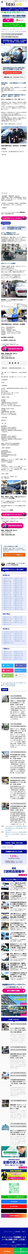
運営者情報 (17, 1231)
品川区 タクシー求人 (7, 585)
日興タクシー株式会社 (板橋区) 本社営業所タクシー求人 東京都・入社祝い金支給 (17, 702)
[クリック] (13, 9)
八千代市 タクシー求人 (18, 653)
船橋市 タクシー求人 (18, 651)
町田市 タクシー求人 (18, 605)
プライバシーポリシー (8, 1231)
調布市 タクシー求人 (7, 605)
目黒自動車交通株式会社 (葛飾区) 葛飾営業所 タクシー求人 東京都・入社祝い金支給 (18, 808)
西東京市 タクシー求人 (18, 609)
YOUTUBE (14, 1206)
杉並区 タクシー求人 (7, 590)
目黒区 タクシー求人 (18, 585)
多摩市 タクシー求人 (7, 609)
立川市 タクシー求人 (7, 599)
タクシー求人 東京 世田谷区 (9, 685)
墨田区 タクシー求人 (7, 583)
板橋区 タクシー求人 (7, 594)
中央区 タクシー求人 (18, 578)
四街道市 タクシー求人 (18, 655)
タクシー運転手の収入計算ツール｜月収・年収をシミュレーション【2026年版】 (18, 884)
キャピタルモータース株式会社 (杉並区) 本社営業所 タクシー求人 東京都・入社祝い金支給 (15, 828)
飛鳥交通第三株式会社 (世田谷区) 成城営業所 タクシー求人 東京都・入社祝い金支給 (18, 1055)
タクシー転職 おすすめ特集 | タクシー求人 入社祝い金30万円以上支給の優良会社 (18, 1030)
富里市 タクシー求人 (7, 658)
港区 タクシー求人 (7, 580)
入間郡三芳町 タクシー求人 (19, 640)
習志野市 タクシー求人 (8, 655)
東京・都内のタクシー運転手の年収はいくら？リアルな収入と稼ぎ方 (18, 955)
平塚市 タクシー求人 (7, 624)
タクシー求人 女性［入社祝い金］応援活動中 (13, 682)
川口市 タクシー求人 (18, 631)
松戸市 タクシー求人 (7, 657)
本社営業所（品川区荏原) (7, 337)
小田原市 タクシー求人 (18, 620)
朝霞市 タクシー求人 (7, 637)
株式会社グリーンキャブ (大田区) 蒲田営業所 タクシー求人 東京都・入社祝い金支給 (16, 834)
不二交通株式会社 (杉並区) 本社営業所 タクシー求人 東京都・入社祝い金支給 (18, 974)
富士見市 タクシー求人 (8, 635)
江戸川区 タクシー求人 (8, 598)
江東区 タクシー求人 (18, 583)
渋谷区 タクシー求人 (7, 589)
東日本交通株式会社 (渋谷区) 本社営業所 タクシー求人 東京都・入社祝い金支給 (18, 756)
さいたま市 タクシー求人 (8, 631)
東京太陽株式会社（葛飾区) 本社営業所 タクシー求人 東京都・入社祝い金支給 (18, 965)
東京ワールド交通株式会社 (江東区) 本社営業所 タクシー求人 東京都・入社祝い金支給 (18, 1132)
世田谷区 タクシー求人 (18, 587)
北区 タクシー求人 (7, 592)
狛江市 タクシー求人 (18, 607)
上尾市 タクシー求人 (7, 633)
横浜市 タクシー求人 (18, 617)
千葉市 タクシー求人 (7, 651)
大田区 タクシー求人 (7, 587)
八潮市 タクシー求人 (7, 639)
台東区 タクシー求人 (18, 581)
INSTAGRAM (15, 1216)
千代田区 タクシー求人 (8, 578)
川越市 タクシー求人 (18, 633)
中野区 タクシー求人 (18, 589)
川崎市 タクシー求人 (7, 617)
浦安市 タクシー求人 (7, 653)
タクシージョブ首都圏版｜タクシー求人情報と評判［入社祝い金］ (14, 1239)
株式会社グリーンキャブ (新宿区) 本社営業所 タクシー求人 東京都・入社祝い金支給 (18, 945)
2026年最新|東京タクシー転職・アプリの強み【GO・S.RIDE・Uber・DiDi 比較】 (18, 924)
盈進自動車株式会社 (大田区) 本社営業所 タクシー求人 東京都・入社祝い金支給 (18, 782)
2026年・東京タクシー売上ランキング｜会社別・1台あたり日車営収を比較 (18, 894)
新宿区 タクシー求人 (18, 580)
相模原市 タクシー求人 (8, 618)
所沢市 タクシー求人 (18, 635)
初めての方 (20, 20)
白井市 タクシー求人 (18, 658)
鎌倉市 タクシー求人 (18, 622)
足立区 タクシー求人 (7, 596)
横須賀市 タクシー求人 (8, 622)
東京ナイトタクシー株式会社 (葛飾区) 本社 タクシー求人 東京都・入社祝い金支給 (18, 730)
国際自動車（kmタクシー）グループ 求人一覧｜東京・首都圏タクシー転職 (18, 1106)
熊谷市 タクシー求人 (18, 637)
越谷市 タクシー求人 (18, 639)
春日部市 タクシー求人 (8, 640)
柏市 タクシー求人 (17, 657)
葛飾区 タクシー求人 (18, 596)
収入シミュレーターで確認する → (14, 554)
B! (18, 670)
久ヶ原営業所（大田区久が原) (8, 340)
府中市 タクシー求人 (7, 603)
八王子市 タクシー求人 (18, 598)
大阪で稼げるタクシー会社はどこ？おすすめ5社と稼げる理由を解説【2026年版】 (18, 915)
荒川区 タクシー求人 (18, 592)
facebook (14, 1201)
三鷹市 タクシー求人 (7, 601)
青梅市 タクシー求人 (18, 601)
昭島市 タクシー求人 (18, 603)
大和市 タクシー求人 (18, 618)
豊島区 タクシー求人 (18, 590)
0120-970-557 (10, 358)
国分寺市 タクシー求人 (8, 607)
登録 (8, 20)
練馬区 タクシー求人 (18, 594)
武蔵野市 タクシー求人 (18, 599)
